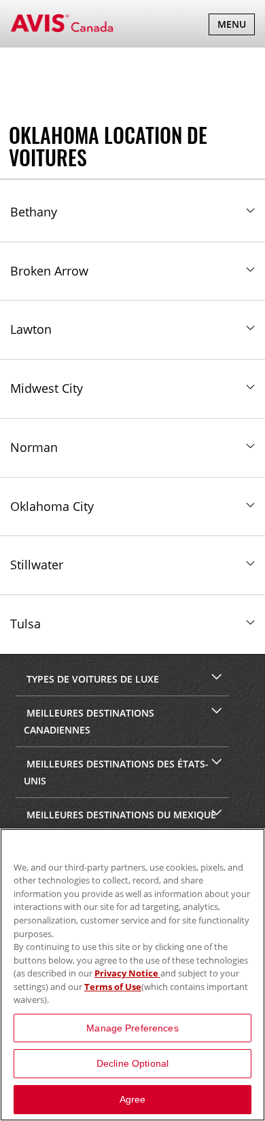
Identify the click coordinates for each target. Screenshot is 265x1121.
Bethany (33, 212)
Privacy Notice (127, 973)
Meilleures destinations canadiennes (89, 721)
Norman (34, 447)
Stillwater (36, 564)
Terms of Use (112, 987)
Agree (133, 1099)
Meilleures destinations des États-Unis (116, 772)
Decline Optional (132, 1063)
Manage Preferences (132, 1028)
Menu (236, 26)
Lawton (31, 329)
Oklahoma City (52, 506)
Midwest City (46, 388)
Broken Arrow (49, 271)
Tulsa (25, 623)
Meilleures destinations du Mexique (120, 814)
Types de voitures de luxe (91, 678)
